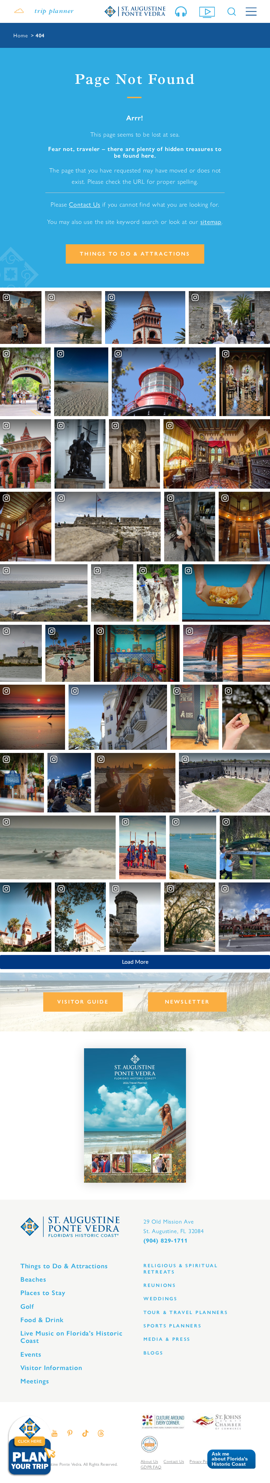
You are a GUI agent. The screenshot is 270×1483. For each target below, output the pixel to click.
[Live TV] (208, 11)
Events (31, 1354)
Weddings (160, 1299)
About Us (149, 1461)
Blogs (153, 1353)
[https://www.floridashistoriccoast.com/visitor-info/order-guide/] (135, 1115)
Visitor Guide (83, 1002)
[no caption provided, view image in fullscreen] (190, 526)
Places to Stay (42, 1293)
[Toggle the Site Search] (231, 11)
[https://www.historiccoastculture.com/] (163, 1421)
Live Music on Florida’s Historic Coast (71, 1337)
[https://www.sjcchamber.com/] (217, 1421)
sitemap (210, 221)
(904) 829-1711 (165, 1240)
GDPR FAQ (151, 1467)
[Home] (135, 11)
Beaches (33, 1279)
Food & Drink (42, 1320)
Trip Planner (54, 11)
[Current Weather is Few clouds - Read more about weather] (19, 11)
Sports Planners (172, 1326)
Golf (27, 1306)
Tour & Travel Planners (185, 1312)
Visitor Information (51, 1368)
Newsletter (187, 1002)
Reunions (159, 1285)
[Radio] (182, 11)
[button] (228, 1459)
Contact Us (84, 204)
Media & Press (167, 1339)
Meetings (35, 1381)
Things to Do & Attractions (135, 254)
